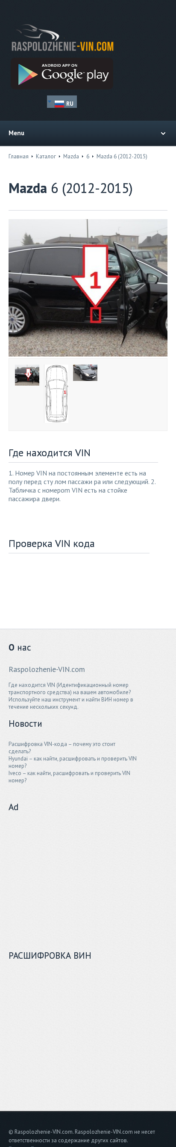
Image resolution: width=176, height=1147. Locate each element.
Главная (19, 156)
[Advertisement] (73, 877)
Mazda (71, 156)
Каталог (46, 156)
